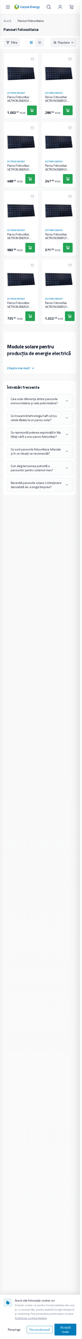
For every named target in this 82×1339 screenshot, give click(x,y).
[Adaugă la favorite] (32, 59)
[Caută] (49, 7)
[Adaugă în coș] (32, 110)
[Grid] (31, 42)
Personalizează (40, 1329)
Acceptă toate (65, 1329)
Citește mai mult (18, 368)
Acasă (7, 20)
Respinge (14, 1329)
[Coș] (71, 7)
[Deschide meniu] (7, 7)
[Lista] (39, 42)
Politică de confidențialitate (31, 1318)
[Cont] (60, 7)
